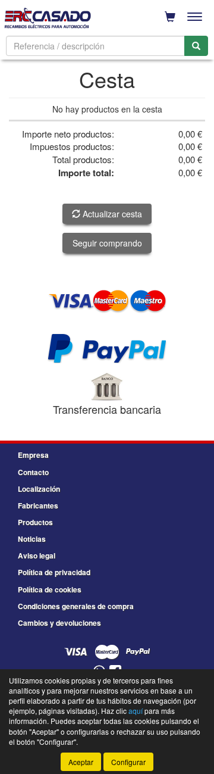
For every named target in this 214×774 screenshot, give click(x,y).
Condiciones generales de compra (76, 606)
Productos (35, 522)
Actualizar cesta (111, 214)
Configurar (128, 762)
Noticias (32, 538)
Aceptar (80, 762)
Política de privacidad (54, 572)
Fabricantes (38, 505)
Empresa (33, 455)
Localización (39, 488)
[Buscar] (196, 46)
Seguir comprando (107, 243)
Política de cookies (49, 589)
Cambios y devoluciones (59, 622)
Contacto (33, 472)
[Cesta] (170, 16)
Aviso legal (36, 555)
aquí (135, 711)
